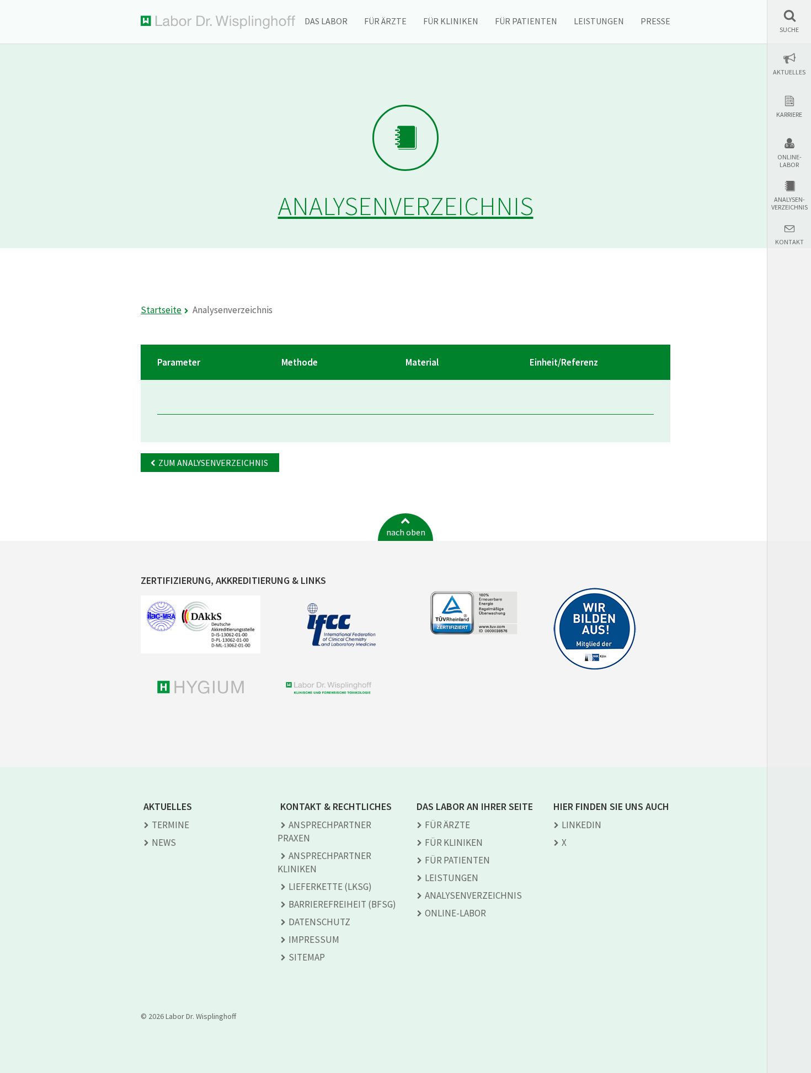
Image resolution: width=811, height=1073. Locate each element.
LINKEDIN (581, 825)
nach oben (405, 532)
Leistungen (599, 20)
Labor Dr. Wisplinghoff (218, 22)
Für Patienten (526, 20)
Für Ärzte (385, 20)
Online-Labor (789, 161)
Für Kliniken (450, 20)
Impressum (314, 939)
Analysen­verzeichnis (473, 895)
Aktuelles (789, 72)
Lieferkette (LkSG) (330, 887)
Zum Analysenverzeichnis (213, 462)
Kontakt (789, 242)
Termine (170, 825)
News (164, 842)
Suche (789, 30)
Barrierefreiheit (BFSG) (342, 904)
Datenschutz (319, 922)
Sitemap (307, 957)
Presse (655, 20)
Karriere (789, 115)
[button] (789, 21)
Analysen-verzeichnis (789, 203)
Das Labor (326, 20)
